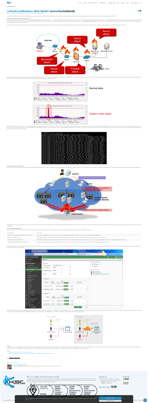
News (118, 2)
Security (28, 13)
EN (140, 2)
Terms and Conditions (133, 400)
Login (128, 2)
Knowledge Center (111, 2)
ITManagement (24, 13)
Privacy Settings (110, 400)
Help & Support (134, 2)
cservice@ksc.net (108, 383)
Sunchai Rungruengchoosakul (14, 13)
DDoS (32, 13)
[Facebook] (126, 379)
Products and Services (93, 2)
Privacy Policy (142, 400)
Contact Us (123, 2)
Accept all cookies (110, 398)
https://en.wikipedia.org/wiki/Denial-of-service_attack (21, 352)
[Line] (124, 379)
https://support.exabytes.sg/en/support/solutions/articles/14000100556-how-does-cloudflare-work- (32, 353)
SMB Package (103, 2)
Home (80, 2)
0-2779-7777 (108, 381)
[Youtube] (128, 379)
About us (85, 2)
